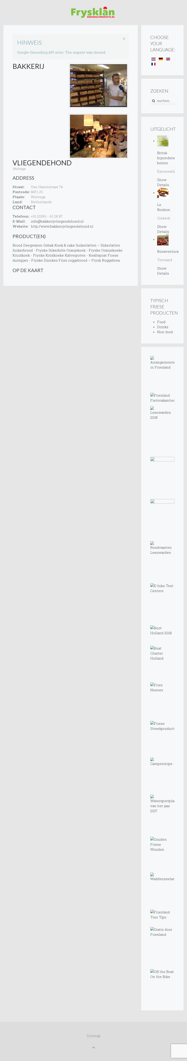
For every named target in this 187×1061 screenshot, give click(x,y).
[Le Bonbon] (163, 192)
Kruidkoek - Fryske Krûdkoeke (38, 255)
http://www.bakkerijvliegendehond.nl (62, 226)
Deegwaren (32, 245)
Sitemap (94, 1035)
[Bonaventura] (163, 239)
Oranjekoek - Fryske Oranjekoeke (94, 250)
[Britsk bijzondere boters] (163, 140)
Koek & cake (65, 245)
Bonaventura (168, 251)
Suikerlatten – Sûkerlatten (98, 245)
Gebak (48, 245)
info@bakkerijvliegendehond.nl (57, 221)
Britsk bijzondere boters (166, 158)
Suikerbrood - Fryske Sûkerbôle (39, 250)
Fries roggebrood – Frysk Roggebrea (89, 260)
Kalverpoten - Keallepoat (86, 255)
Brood (17, 245)
